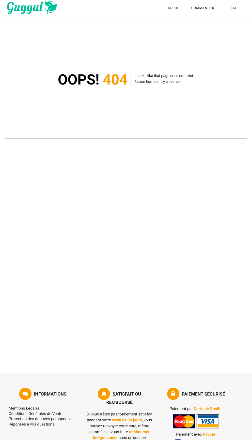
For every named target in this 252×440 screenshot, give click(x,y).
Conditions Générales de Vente (35, 413)
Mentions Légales (24, 408)
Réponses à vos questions (31, 424)
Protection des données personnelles (41, 418)
